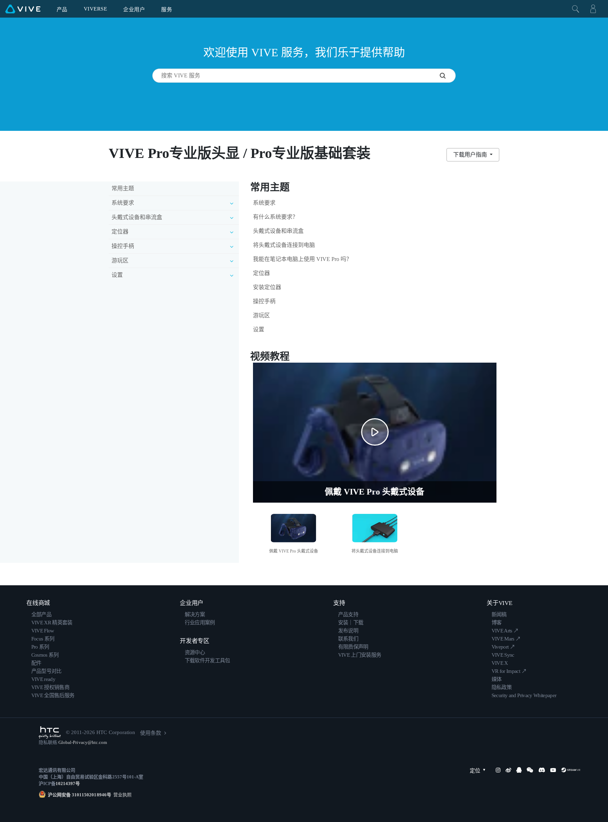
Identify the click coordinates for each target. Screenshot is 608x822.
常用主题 (123, 188)
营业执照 (121, 794)
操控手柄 (264, 301)
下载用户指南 (470, 155)
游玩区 (261, 315)
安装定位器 (267, 287)
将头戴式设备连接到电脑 (284, 245)
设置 (258, 329)
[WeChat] (530, 770)
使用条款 (150, 733)
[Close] (575, 9)
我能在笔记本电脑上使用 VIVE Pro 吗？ (302, 259)
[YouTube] (553, 770)
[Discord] (541, 770)
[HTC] (50, 732)
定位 (475, 770)
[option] (293, 532)
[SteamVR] (571, 769)
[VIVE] (22, 9)
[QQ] (519, 770)
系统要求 (264, 203)
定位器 (261, 273)
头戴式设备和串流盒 (278, 231)
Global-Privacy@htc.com (82, 742)
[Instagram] (498, 770)
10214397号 (68, 783)
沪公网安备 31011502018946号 (79, 794)
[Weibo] (508, 770)
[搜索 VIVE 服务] (447, 76)
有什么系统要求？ (275, 217)
